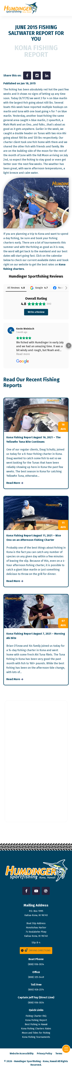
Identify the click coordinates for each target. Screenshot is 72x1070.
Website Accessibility (21, 1053)
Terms (58, 1053)
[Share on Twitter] (37, 76)
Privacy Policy (44, 1053)
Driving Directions (40, 950)
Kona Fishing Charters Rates (36, 1028)
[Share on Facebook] (27, 76)
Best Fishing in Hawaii (36, 1024)
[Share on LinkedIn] (47, 76)
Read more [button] (23, 354)
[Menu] (66, 1049)
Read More (13, 482)
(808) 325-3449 (36, 977)
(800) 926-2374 (36, 989)
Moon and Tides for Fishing (36, 1032)
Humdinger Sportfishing (27, 1061)
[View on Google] (11, 330)
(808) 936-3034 (36, 964)
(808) (36, 1002)
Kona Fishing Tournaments (36, 1037)
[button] (3, 345)
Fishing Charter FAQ (36, 1016)
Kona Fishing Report (36, 1020)
